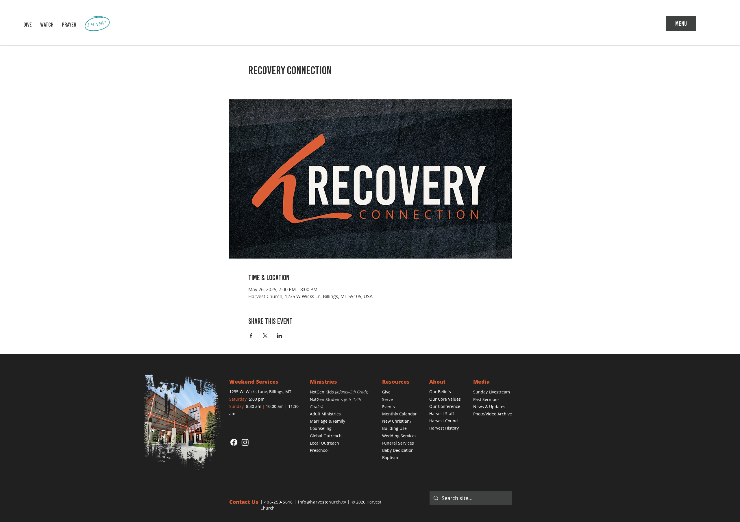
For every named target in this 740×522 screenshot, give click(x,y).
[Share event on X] (265, 335)
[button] (46, 24)
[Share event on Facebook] (251, 335)
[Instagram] (245, 442)
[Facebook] (233, 442)
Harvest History (444, 428)
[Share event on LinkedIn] (279, 335)
